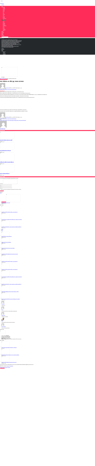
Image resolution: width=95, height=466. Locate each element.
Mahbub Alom (3, 315)
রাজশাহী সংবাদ (3, 7)
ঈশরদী (3, 17)
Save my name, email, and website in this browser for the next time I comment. (11, 189)
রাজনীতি (2, 34)
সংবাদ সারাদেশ (3, 20)
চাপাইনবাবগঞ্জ (4, 18)
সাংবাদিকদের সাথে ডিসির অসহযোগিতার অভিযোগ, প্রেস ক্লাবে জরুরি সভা (9, 39)
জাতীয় (3, 30)
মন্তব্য (2, 230)
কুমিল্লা (3, 22)
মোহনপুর (4, 16)
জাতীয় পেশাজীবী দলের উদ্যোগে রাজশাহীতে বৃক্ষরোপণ (7, 47)
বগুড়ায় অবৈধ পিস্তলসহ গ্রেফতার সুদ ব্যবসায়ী (6, 140)
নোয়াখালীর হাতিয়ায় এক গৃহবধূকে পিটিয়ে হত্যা (6, 236)
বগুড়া (3, 28)
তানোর (3, 10)
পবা (3, 12)
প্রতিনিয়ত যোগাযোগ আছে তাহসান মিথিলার (6, 242)
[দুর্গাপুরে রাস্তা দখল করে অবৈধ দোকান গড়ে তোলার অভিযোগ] (5, 247)
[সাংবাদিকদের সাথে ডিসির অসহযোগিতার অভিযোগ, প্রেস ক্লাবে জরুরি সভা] (5, 211)
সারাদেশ (6, 79)
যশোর (3, 27)
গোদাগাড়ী (4, 8)
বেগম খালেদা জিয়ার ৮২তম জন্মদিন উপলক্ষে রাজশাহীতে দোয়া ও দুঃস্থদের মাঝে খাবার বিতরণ (11, 40)
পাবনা (3, 15)
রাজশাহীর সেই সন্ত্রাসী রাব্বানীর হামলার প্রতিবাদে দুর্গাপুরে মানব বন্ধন (8, 362)
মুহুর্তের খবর (4, 29)
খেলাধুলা (2, 33)
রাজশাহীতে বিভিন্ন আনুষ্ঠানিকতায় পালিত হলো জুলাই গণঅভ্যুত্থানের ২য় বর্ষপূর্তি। (10, 42)
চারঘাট (3, 9)
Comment (1, 183)
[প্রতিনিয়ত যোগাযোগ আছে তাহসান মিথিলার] (5, 241)
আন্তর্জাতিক (2, 32)
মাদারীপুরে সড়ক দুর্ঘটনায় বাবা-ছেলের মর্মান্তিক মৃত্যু (7, 162)
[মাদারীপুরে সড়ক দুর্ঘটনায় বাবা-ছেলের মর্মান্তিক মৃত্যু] (7, 160)
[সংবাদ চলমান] (2, 3)
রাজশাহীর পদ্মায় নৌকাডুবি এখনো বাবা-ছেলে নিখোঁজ (7, 45)
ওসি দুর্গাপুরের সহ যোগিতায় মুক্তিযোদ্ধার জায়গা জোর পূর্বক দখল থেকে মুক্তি (9, 254)
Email (1, 186)
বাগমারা (4, 14)
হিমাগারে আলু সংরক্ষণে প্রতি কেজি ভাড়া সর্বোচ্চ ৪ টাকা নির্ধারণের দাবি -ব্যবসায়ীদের (10, 43)
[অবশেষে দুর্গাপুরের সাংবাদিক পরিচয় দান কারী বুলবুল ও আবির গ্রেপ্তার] (5, 346)
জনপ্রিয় (2, 229)
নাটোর (3, 19)
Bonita (2, 309)
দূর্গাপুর (3, 11)
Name (1, 185)
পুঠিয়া (3, 13)
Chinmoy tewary (3, 326)
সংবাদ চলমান (2, 304)
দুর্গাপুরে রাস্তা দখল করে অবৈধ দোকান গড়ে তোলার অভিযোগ (8, 248)
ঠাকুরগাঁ (4, 24)
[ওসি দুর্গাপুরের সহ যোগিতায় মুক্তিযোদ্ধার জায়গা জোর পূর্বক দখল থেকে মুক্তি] (5, 253)
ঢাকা (3, 21)
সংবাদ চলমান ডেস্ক (7, 117)
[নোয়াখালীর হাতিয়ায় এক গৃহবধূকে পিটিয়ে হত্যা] (5, 235)
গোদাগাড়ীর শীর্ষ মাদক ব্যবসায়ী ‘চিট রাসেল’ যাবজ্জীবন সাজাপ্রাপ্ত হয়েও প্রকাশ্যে (10, 46)
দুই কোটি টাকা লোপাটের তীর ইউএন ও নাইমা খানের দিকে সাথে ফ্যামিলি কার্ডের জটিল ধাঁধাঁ (11, 41)
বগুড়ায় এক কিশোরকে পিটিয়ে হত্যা (4, 173)
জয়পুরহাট (4, 23)
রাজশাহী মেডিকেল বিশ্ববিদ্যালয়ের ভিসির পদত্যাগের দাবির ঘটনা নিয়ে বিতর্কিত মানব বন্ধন (11, 44)
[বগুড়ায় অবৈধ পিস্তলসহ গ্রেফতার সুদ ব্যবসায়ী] (7, 138)
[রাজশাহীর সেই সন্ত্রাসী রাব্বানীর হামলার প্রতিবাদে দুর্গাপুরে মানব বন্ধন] (5, 361)
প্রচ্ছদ (2, 6)
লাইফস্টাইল (2, 35)
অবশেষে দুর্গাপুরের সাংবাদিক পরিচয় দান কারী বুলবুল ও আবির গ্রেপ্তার (9, 347)
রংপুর (3, 26)
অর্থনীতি (2, 31)
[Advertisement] (47, 61)
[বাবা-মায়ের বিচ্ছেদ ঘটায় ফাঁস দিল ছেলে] (7, 149)
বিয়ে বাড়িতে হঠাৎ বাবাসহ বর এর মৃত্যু (5, 202)
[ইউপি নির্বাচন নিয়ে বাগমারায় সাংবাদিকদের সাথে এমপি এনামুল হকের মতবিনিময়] (5, 354)
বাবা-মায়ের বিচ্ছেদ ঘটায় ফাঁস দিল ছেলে (5, 150)
